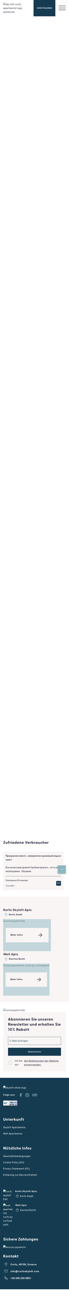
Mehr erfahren (34, 213)
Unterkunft (18, 90)
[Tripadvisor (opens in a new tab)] (34, 1095)
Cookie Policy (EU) (13, 1162)
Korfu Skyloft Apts (17, 910)
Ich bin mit (37, 1063)
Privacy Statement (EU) (16, 1168)
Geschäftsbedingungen (17, 1156)
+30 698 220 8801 (20, 1278)
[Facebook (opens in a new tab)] (20, 1095)
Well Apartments (12, 1133)
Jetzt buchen (44, 8)
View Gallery (27, 71)
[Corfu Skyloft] (13, 12)
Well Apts (10, 954)
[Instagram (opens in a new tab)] (27, 1095)
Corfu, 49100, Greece (23, 1264)
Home (6, 90)
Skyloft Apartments (14, 1127)
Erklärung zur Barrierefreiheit (20, 1175)
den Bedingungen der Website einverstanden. (41, 1063)
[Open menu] (62, 8)
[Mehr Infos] (14, 921)
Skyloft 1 (14, 786)
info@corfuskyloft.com (24, 1271)
